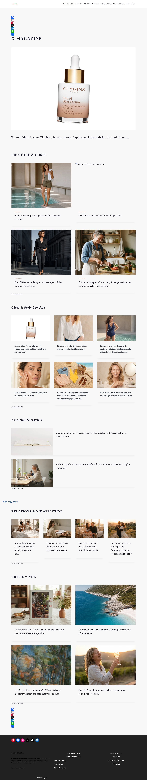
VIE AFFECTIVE (119, 4)
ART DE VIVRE (106, 4)
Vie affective (58, 764)
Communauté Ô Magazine (116, 760)
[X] (73, 25)
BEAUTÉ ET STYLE (91, 4)
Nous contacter (115, 753)
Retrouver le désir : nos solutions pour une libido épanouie (88, 546)
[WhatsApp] (73, 31)
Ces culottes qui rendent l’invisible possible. (100, 215)
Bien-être (18, 212)
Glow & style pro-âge (73, 757)
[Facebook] (73, 17)
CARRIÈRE (131, 4)
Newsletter (116, 757)
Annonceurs (116, 764)
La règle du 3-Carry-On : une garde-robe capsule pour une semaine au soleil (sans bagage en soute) (73, 396)
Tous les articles (17, 294)
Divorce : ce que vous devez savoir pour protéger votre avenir (57, 546)
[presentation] (41, 185)
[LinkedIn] (73, 28)
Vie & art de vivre (60, 767)
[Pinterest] (73, 23)
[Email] (73, 20)
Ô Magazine (68, 4)
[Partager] (73, 34)
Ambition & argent (60, 760)
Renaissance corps (74, 753)
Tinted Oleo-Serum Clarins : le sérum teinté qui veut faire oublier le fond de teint (70, 137)
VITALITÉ (79, 4)
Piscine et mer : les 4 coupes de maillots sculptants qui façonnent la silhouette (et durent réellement (115, 349)
